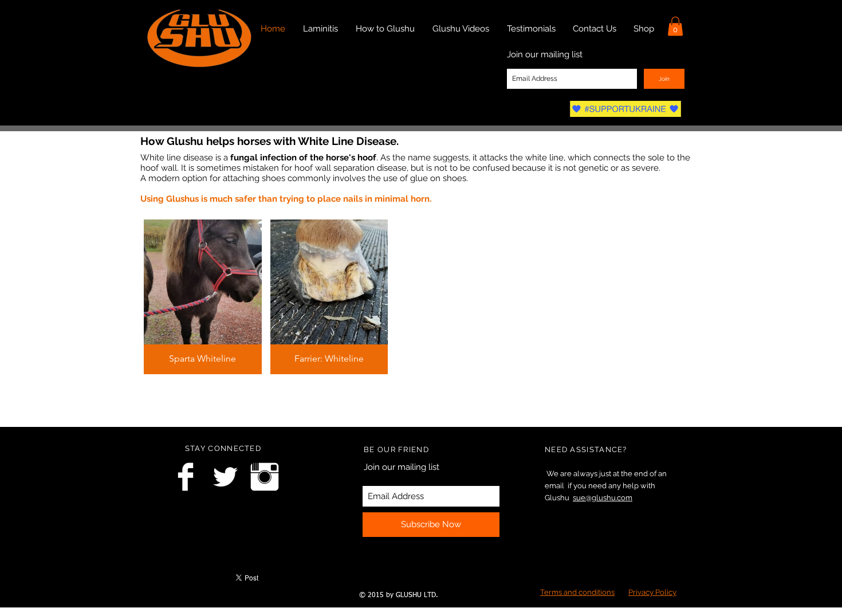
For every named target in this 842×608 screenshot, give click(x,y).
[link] (675, 26)
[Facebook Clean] (185, 476)
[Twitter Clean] (225, 476)
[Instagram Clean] (264, 476)
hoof (366, 157)
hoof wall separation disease (350, 168)
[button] (203, 296)
